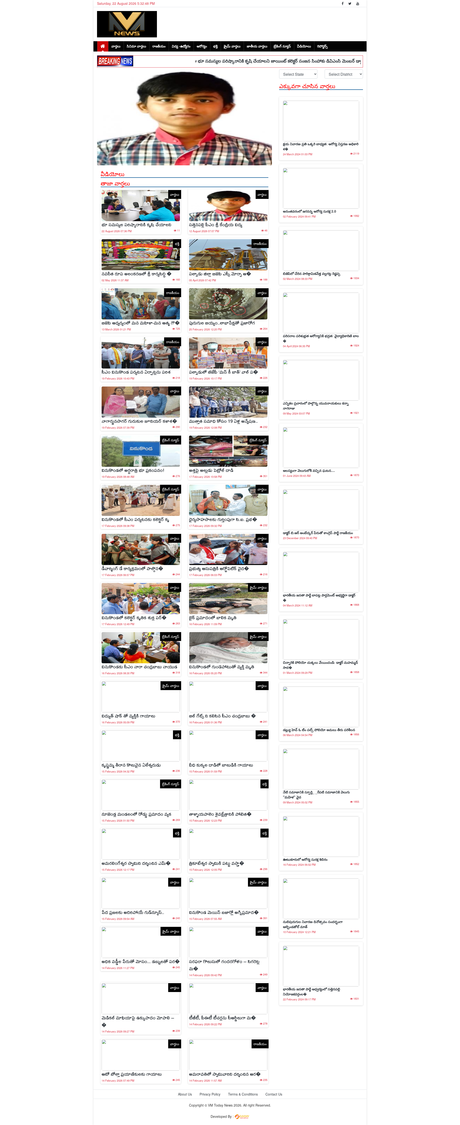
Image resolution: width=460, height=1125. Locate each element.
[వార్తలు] (141, 204)
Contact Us (273, 1094)
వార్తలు (116, 46)
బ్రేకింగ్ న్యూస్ (282, 46)
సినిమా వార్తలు (136, 46)
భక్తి (215, 46)
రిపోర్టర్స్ (322, 46)
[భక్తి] (141, 254)
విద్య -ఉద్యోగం (181, 46)
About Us (185, 1094)
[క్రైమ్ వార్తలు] (228, 597)
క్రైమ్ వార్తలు (232, 46)
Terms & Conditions (243, 1094)
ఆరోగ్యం (202, 46)
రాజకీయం (159, 46)
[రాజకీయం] (228, 254)
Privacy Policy (210, 1094)
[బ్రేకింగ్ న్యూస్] (141, 450)
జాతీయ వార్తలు (257, 46)
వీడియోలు (304, 46)
